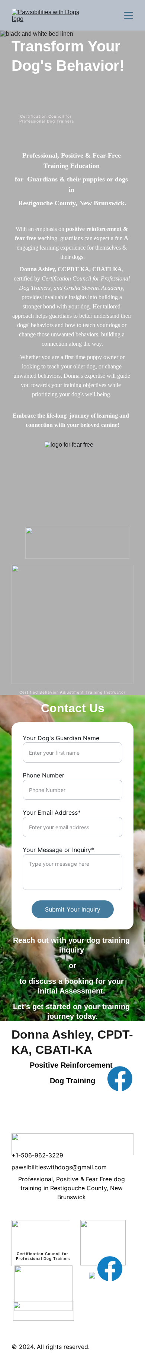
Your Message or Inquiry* (58, 849)
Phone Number (43, 775)
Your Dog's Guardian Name (61, 738)
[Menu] (128, 15)
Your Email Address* (52, 812)
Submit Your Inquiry (72, 909)
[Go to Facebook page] (119, 1078)
